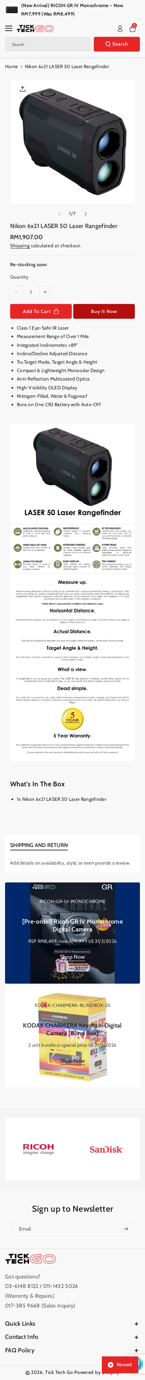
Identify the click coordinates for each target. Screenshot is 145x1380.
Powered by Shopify (96, 1372)
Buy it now (104, 311)
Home (11, 66)
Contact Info (21, 1337)
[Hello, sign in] (120, 28)
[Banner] (38, 1149)
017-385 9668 (22, 1305)
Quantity (19, 277)
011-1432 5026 (60, 1286)
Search (120, 44)
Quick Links (20, 1323)
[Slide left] (59, 214)
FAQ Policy (19, 1350)
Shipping (20, 246)
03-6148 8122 (22, 1286)
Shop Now (72, 957)
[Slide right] (85, 214)
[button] (11, 28)
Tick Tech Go (59, 1372)
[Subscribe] (125, 1228)
